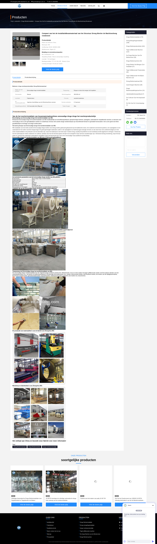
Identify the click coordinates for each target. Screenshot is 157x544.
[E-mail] (135, 122)
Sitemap (49, 534)
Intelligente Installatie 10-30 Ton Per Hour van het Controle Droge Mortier (129, 499)
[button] (13, 485)
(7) (135, 94)
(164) (135, 46)
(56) (134, 81)
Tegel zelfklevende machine (87, 531)
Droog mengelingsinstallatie (87, 525)
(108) (134, 41)
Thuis (53, 6)
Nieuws (83, 6)
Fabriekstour (50, 525)
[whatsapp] (131, 122)
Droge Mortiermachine (34, 446)
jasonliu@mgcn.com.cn (39, 1)
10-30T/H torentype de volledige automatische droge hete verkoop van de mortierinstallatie (26, 499)
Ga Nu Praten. (136, 127)
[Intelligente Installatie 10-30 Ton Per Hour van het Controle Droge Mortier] (130, 481)
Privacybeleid (50, 537)
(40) (135, 71)
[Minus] (153, 505)
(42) (134, 61)
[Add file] (124, 541)
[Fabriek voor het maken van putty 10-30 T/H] (61, 481)
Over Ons (73, 6)
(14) (135, 89)
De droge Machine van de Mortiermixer (90, 534)
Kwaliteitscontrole (51, 528)
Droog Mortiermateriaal (20, 446)
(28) (134, 85)
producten (17, 21)
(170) (134, 37)
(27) (135, 65)
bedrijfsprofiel (50, 522)
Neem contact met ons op (53, 531)
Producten (61, 6)
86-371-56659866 (53, 1)
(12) (135, 76)
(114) (134, 50)
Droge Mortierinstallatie (27, 21)
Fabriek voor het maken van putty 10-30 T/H (58, 498)
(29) (134, 56)
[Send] (153, 541)
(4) (135, 98)
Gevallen (91, 6)
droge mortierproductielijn (49, 446)
